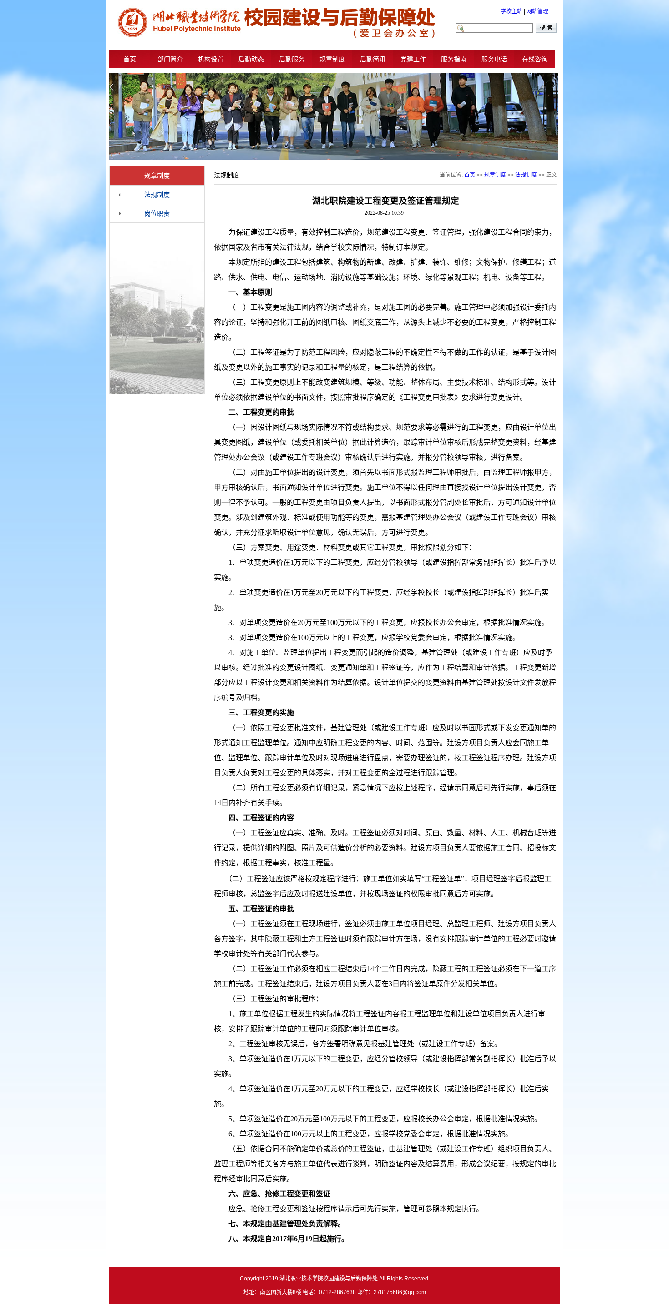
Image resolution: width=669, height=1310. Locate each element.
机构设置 (210, 59)
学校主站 (511, 11)
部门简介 (170, 59)
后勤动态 (251, 59)
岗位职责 (157, 213)
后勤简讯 (372, 59)
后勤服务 (291, 59)
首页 (129, 59)
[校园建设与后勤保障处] (276, 37)
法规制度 (157, 194)
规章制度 (332, 59)
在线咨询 (534, 59)
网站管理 (537, 11)
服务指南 (453, 59)
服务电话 (494, 59)
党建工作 (413, 59)
